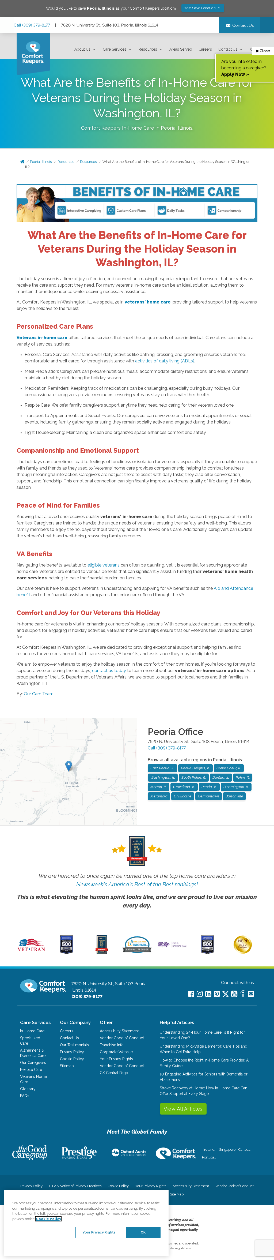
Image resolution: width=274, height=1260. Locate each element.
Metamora (159, 796)
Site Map (177, 1194)
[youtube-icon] (234, 994)
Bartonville (234, 796)
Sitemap (67, 1066)
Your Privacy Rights (116, 1059)
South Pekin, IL (193, 777)
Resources (148, 49)
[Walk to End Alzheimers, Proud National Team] (172, 947)
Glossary (28, 1089)
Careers (205, 49)
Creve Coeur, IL (228, 768)
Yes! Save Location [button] (200, 8)
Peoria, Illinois (41, 162)
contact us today (109, 670)
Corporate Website (116, 1052)
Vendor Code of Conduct (122, 1038)
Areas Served (180, 49)
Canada (244, 1150)
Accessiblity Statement (119, 1031)
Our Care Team (39, 693)
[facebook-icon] (191, 994)
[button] (85, 49)
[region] (86, 1223)
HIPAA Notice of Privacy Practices (75, 1186)
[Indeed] (242, 994)
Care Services (114, 49)
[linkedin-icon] (208, 994)
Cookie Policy (72, 1059)
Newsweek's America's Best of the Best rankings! (137, 884)
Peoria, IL (209, 787)
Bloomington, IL (236, 787)
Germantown (208, 796)
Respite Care (31, 1069)
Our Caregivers (33, 1062)
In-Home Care (32, 1031)
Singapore (226, 1150)
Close (264, 51)
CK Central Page (114, 1073)
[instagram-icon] (200, 994)
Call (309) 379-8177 (32, 25)
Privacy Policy (72, 1052)
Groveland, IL (184, 787)
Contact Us (227, 49)
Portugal (209, 1157)
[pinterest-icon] (217, 994)
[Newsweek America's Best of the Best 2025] (101, 953)
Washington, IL (162, 777)
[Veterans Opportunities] (31, 953)
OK (143, 1232)
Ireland (209, 1150)
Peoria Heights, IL (195, 768)
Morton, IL (158, 787)
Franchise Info (112, 1045)
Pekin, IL (243, 777)
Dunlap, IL (220, 777)
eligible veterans (103, 565)
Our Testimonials (74, 1045)
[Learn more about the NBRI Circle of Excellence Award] (242, 952)
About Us (82, 49)
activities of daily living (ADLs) (164, 360)
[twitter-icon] (225, 994)
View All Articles (183, 1109)
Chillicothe (183, 796)
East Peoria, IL (162, 768)
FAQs (24, 1096)
